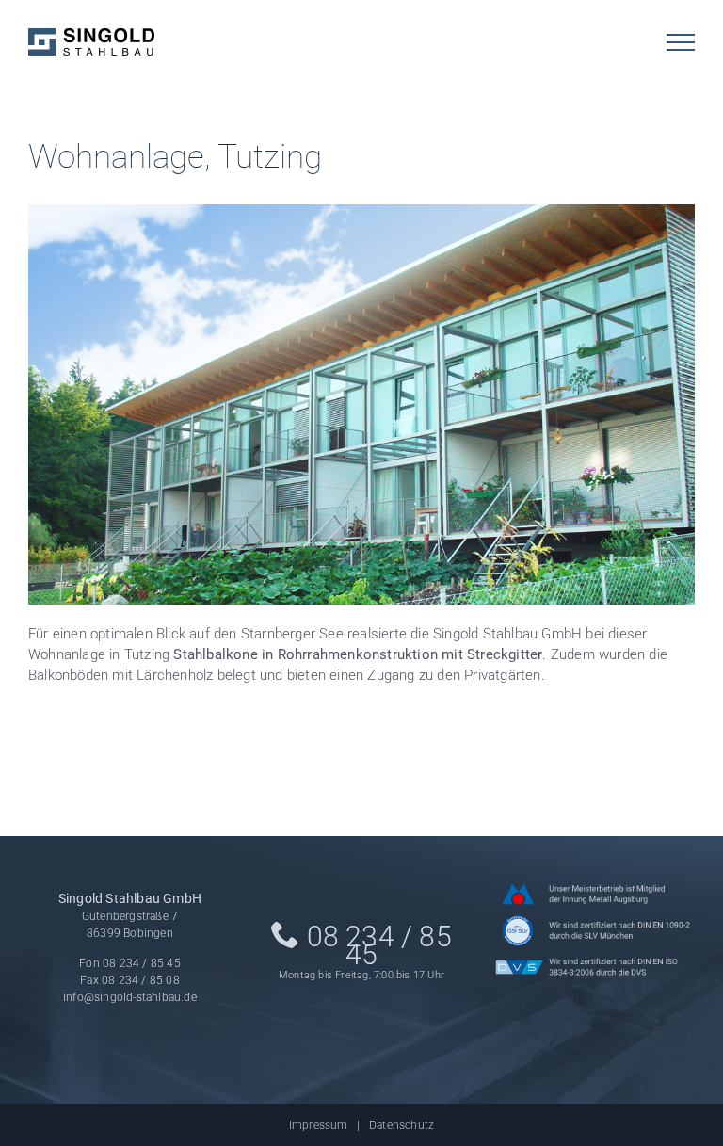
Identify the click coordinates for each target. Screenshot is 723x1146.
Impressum (318, 1125)
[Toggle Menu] (680, 42)
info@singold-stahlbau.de (130, 997)
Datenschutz (401, 1125)
